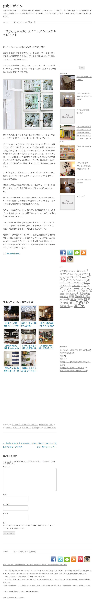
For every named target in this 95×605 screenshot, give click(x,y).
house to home (13, 254)
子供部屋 (64, 296)
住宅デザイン (13, 6)
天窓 (87, 293)
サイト (5, 513)
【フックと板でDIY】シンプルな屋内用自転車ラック (84, 166)
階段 (72, 307)
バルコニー (70, 282)
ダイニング (17, 428)
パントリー (80, 282)
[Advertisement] (32, 40)
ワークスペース (82, 288)
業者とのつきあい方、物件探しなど (73, 371)
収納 (23, 428)
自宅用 (74, 302)
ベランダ (76, 285)
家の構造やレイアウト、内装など (72, 368)
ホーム (6, 22)
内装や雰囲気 (43, 425)
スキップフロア (65, 277)
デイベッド (73, 280)
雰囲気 (34, 428)
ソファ (72, 277)
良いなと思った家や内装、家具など (25, 425)
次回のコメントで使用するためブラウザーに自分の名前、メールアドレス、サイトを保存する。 (29, 527)
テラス (64, 279)
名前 (5, 494)
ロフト (68, 288)
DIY (62, 271)
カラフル (81, 271)
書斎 (73, 299)
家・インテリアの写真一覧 (24, 22)
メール (6, 504)
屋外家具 (80, 296)
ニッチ (79, 280)
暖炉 (68, 299)
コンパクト (85, 274)
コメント (6, 467)
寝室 (71, 296)
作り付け (77, 291)
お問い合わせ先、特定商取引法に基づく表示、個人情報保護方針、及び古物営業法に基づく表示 (35, 565)
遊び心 (28, 428)
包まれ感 (73, 293)
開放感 (65, 306)
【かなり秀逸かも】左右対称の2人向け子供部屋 (84, 96)
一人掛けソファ (66, 291)
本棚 (79, 299)
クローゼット (74, 274)
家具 (51, 425)
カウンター (72, 271)
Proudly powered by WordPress (13, 597)
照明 (65, 303)
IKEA (66, 271)
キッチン (9, 428)
